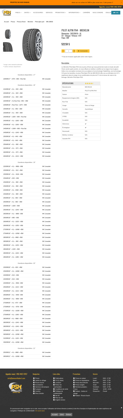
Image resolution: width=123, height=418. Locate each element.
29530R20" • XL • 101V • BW (13, 330)
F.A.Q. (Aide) (59, 380)
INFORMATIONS (74, 12)
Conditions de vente (61, 389)
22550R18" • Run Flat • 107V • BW (15, 105)
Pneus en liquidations (82, 380)
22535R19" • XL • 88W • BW (13, 166)
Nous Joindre (39, 393)
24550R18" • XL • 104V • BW (13, 132)
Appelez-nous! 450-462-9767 (110, 7)
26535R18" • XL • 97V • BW (13, 148)
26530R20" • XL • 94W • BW (13, 295)
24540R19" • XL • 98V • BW (13, 194)
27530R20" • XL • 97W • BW (13, 306)
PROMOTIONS (60, 12)
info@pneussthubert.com (16, 378)
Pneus (13, 21)
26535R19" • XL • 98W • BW (13, 213)
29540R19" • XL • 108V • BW (13, 257)
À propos (37, 389)
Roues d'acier (39, 382)
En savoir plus (40, 411)
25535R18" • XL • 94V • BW (12, 136)
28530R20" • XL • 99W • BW (13, 318)
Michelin (30, 21)
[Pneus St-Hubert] (6, 13)
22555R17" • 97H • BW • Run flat (14, 79)
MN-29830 (49, 21)
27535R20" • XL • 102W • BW (13, 310)
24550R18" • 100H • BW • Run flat (14, 128)
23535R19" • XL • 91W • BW (13, 174)
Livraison (58, 382)
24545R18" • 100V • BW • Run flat (14, 117)
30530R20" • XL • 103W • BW (13, 334)
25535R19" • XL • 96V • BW (12, 198)
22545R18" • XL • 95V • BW (13, 97)
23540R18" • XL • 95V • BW (12, 109)
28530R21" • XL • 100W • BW (13, 356)
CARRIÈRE (86, 12)
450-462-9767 (21, 373)
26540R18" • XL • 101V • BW (13, 156)
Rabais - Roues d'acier (82, 395)
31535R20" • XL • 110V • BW (13, 338)
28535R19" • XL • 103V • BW (13, 245)
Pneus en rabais (80, 378)
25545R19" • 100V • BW (11, 206)
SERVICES (49, 12)
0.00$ (116, 12)
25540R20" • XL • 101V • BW (13, 287)
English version (60, 400)
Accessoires (38, 385)
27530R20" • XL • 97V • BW (12, 303)
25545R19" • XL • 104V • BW (13, 210)
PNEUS (17, 12)
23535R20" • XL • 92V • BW (12, 267)
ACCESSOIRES (38, 12)
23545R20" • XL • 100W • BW (13, 271)
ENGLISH (109, 12)
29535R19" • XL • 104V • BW (13, 253)
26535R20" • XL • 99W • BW (13, 299)
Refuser (68, 414)
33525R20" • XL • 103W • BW (13, 342)
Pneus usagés (79, 385)
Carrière (37, 391)
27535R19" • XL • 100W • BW (13, 229)
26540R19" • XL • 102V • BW (13, 221)
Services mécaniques (41, 387)
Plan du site (59, 397)
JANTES (27, 12)
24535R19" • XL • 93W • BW (13, 190)
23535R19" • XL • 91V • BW (13, 170)
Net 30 (57, 395)
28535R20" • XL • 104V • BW (13, 322)
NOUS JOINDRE (98, 12)
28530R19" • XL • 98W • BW (13, 237)
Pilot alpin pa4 (39, 21)
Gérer (62, 414)
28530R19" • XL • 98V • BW (13, 241)
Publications (59, 378)
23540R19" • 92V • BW (11, 178)
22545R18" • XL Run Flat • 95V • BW (15, 101)
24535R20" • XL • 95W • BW (13, 283)
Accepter (55, 414)
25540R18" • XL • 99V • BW (13, 144)
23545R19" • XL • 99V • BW (13, 182)
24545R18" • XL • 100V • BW (13, 120)
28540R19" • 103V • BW (11, 249)
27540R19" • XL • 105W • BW (13, 233)
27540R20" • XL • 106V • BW (13, 314)
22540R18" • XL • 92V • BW (13, 93)
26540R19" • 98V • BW (11, 217)
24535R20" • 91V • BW (11, 275)
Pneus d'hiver (21, 21)
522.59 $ (66, 44)
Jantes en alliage (40, 380)
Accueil (6, 21)
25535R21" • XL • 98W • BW (13, 352)
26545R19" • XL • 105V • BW (13, 225)
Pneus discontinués (81, 382)
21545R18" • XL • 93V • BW (13, 89)
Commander (83, 51)
